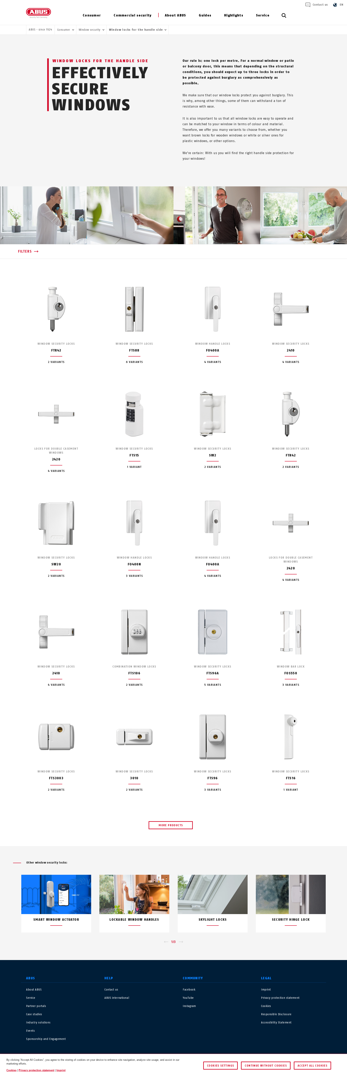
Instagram (189, 1006)
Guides (205, 15)
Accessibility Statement (276, 1022)
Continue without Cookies (266, 1065)
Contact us (320, 4)
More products (171, 825)
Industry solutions (38, 1022)
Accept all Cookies (312, 1065)
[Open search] (284, 18)
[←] (166, 942)
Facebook (189, 989)
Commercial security (133, 15)
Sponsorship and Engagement (46, 1039)
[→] (181, 942)
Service (262, 15)
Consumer (92, 15)
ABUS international (116, 998)
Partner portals (36, 1006)
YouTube (188, 998)
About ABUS (175, 15)
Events (30, 1030)
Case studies (34, 1014)
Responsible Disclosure (276, 1014)
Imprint (266, 989)
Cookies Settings (220, 1065)
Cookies (266, 1006)
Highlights (233, 15)
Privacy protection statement (280, 998)
